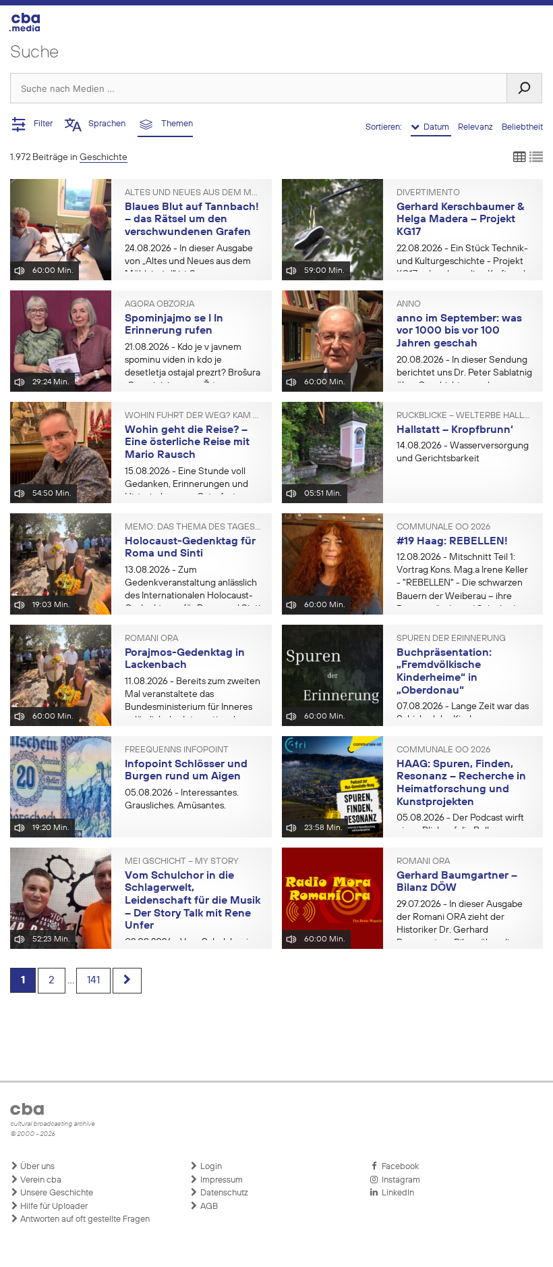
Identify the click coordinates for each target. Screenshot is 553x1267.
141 (93, 980)
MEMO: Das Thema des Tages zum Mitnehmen (193, 527)
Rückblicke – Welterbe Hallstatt (465, 416)
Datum (435, 127)
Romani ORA (151, 639)
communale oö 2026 (443, 527)
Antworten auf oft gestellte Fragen (84, 1219)
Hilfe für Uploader (53, 1206)
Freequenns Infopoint (177, 750)
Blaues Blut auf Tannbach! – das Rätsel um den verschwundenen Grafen (192, 220)
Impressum (220, 1180)
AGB (208, 1206)
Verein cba (39, 1180)
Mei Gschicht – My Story (182, 862)
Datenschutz (223, 1193)
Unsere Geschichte (55, 1193)
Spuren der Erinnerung (451, 639)
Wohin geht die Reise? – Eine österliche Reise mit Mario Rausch (187, 443)
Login (210, 1166)
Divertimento (428, 193)
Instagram (399, 1180)
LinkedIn (396, 1193)
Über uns (36, 1166)
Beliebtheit (522, 127)
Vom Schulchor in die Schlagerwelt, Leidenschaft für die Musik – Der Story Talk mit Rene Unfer (192, 901)
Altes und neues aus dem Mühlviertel (193, 193)
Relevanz (476, 127)
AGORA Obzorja (159, 305)
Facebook (398, 1166)
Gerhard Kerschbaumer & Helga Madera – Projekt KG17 (460, 220)
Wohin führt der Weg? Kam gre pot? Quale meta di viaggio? (193, 416)
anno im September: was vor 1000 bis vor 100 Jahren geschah (459, 331)
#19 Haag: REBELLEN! (452, 541)
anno (409, 305)
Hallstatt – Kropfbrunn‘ (455, 430)
